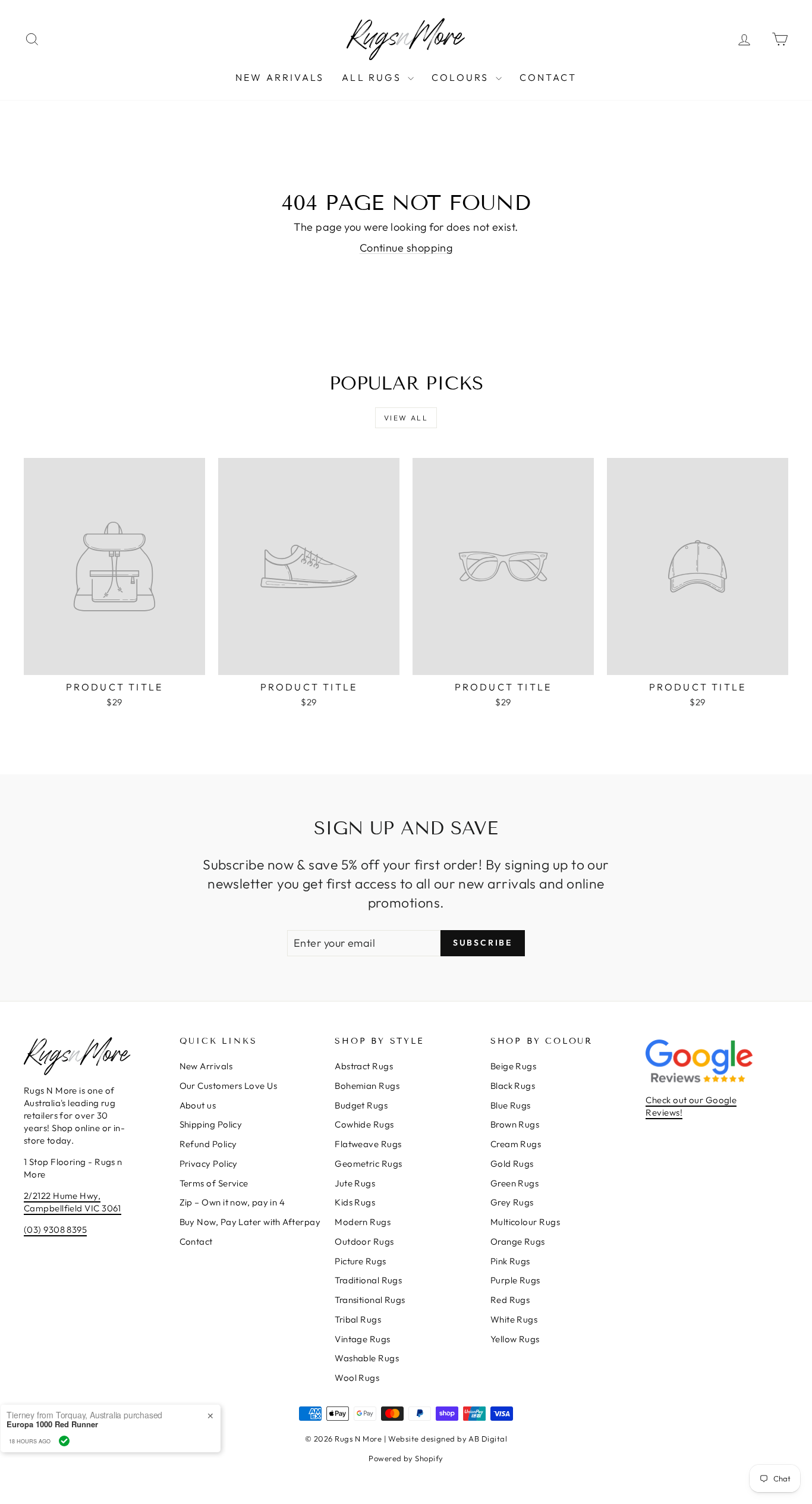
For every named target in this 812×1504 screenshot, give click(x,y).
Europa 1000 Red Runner (120, 1424)
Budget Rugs (361, 1105)
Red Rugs (510, 1299)
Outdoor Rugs (364, 1241)
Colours (462, 77)
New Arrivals (279, 77)
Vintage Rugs (362, 1339)
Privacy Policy (209, 1163)
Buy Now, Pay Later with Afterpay (250, 1221)
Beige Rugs (513, 1066)
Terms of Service (214, 1183)
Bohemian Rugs (367, 1085)
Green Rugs (514, 1183)
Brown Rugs (515, 1124)
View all (406, 417)
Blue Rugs (510, 1105)
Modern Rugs (363, 1221)
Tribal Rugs (358, 1319)
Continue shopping (406, 248)
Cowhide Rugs (364, 1124)
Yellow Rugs (515, 1339)
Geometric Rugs (368, 1163)
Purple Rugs (515, 1280)
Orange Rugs (517, 1241)
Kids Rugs (355, 1202)
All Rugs (373, 77)
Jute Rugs (355, 1183)
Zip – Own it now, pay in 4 (232, 1202)
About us (198, 1105)
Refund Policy (208, 1144)
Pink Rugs (510, 1261)
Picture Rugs (360, 1261)
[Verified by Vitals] (132, 1441)
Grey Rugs (512, 1202)
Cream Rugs (516, 1144)
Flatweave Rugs (368, 1144)
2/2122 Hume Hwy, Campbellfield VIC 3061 (72, 1202)
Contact (548, 77)
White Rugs (514, 1319)
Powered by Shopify (406, 1458)
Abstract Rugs (364, 1066)
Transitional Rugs (370, 1299)
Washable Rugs (367, 1358)
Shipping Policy (211, 1124)
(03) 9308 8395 (55, 1229)
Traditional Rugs (368, 1280)
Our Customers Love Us (228, 1085)
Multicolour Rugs (525, 1221)
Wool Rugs (357, 1377)
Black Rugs (513, 1085)
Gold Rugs (512, 1163)
